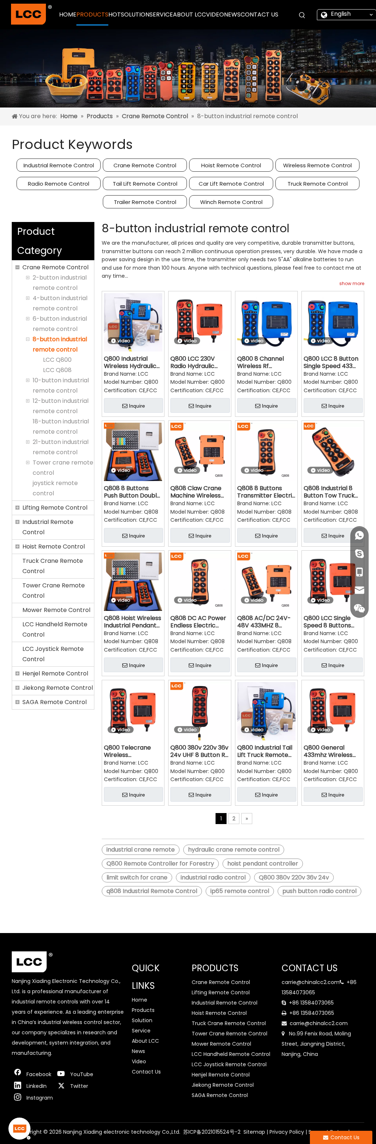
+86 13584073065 (311, 1002)
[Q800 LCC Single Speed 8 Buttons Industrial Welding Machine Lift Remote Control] (333, 581)
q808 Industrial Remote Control (151, 891)
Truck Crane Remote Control (52, 566)
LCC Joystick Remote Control (53, 654)
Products (143, 1010)
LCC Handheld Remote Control (54, 629)
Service (141, 1030)
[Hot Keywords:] (302, 15)
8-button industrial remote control (60, 344)
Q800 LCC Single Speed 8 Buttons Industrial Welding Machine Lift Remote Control (329, 622)
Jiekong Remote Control (57, 688)
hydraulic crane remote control (233, 849)
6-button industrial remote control (60, 323)
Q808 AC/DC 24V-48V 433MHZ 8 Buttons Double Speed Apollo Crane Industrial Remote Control (266, 622)
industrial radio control (213, 877)
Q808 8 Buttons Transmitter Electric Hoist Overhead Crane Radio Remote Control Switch (266, 492)
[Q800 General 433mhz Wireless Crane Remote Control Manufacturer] (333, 711)
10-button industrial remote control (61, 385)
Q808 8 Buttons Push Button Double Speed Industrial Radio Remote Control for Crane (132, 492)
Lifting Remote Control (54, 507)
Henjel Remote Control (55, 673)
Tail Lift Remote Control (145, 183)
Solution (142, 1020)
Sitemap (254, 1132)
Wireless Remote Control (317, 165)
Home (139, 999)
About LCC (145, 1041)
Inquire (137, 406)
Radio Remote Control (58, 183)
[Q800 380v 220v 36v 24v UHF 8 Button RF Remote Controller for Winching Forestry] (199, 711)
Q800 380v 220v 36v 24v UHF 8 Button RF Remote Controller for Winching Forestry (199, 751)
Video (139, 1061)
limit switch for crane (136, 877)
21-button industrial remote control (60, 447)
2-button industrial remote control (60, 282)
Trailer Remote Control (145, 202)
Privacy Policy (287, 1132)
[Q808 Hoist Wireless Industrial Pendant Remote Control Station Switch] (133, 581)
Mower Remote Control (56, 610)
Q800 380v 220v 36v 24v (294, 877)
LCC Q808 (57, 370)
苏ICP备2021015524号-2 (212, 1132)
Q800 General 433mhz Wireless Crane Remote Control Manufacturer (328, 751)
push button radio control (319, 891)
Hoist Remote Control (231, 165)
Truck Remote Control (318, 183)
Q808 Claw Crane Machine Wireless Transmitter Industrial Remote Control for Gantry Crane (197, 492)
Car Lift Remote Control (231, 183)
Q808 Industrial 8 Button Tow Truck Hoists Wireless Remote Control (329, 492)
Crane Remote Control (144, 165)
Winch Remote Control (231, 202)
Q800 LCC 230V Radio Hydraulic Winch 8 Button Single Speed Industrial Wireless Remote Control (196, 362)
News (138, 1051)
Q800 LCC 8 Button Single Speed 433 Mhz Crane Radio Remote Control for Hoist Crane (332, 362)
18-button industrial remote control (61, 426)
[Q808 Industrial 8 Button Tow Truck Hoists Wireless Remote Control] (333, 451)
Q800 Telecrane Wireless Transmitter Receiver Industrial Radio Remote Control (130, 751)
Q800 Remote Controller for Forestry (160, 863)
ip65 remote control (239, 891)
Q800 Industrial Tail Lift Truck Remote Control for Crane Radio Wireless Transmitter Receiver (264, 751)
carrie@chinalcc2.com (311, 982)
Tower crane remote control (63, 467)
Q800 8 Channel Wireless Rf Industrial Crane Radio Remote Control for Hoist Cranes (261, 362)
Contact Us (146, 1071)
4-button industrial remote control (60, 303)
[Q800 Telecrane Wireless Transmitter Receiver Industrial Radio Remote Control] (133, 711)
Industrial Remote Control (59, 165)
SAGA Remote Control (54, 702)
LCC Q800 (57, 360)
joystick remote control (55, 488)
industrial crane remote (140, 849)
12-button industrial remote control (60, 406)
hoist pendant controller (262, 863)
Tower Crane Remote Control (53, 590)
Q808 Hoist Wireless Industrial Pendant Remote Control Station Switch (132, 622)
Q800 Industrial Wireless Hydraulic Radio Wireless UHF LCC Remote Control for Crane (131, 362)
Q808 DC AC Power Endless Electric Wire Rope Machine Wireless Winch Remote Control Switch (198, 622)
